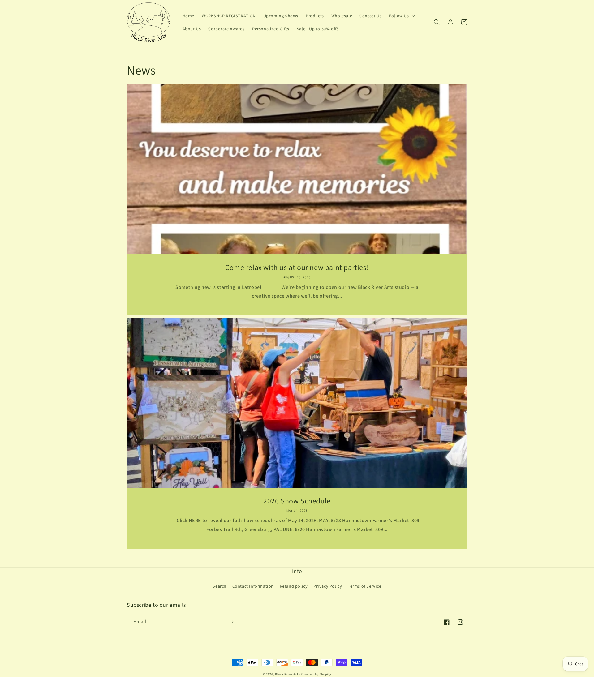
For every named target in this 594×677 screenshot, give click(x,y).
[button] (401, 15)
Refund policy (294, 586)
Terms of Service (364, 586)
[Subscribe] (231, 622)
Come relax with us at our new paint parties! (297, 267)
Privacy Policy (327, 586)
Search (219, 586)
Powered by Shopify (316, 674)
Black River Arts (287, 674)
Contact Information (253, 586)
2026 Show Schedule (297, 501)
